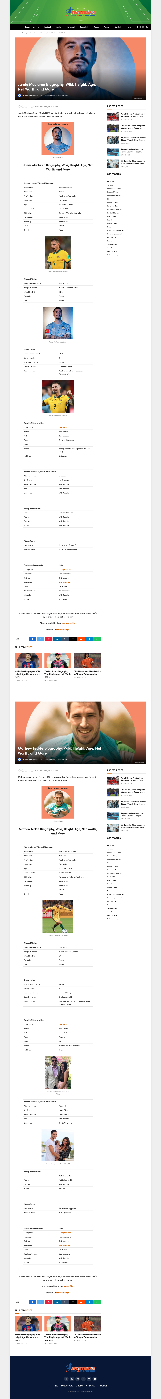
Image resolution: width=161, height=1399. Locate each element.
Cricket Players (112, 202)
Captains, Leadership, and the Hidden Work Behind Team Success (133, 138)
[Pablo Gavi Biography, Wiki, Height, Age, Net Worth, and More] (28, 660)
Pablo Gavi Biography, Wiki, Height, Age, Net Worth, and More (27, 674)
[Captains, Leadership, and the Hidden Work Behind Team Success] (113, 140)
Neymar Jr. (63, 427)
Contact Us (102, 1386)
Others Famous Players (115, 230)
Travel (109, 248)
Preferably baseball (114, 234)
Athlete (36, 27)
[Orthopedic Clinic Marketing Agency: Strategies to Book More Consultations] (113, 164)
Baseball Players (113, 192)
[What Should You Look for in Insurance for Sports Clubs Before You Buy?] (113, 116)
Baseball (118, 27)
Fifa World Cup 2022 (114, 209)
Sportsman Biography (22, 33)
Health (109, 220)
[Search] (147, 27)
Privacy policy (67, 1386)
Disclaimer (90, 1386)
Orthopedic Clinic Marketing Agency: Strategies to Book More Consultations (133, 162)
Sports (109, 241)
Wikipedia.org (64, 582)
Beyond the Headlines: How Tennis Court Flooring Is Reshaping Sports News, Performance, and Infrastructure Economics (132, 150)
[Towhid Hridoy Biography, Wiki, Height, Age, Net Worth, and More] (57, 660)
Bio (108, 199)
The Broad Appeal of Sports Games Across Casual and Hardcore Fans (133, 126)
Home (27, 27)
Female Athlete (112, 206)
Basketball (84, 27)
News (129, 27)
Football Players (113, 213)
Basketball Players (114, 195)
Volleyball (71, 27)
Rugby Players (112, 237)
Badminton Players (114, 188)
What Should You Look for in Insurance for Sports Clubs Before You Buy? (133, 115)
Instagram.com (65, 569)
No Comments (52, 95)
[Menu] (14, 27)
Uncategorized (112, 251)
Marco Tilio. (69, 1286)
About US (79, 1386)
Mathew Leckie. (68, 623)
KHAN (26, 95)
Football (47, 27)
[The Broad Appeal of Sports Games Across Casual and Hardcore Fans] (113, 128)
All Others (111, 181)
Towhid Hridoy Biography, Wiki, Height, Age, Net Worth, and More (57, 674)
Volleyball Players (113, 255)
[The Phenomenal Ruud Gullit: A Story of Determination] (87, 660)
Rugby (96, 27)
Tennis (106, 27)
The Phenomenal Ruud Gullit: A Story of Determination (87, 672)
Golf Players (111, 216)
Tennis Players (112, 244)
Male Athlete (112, 223)
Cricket (59, 27)
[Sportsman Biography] (80, 12)
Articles (110, 185)
